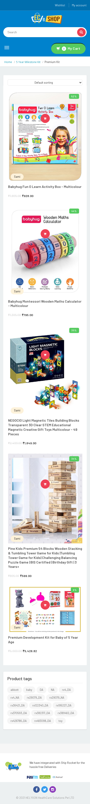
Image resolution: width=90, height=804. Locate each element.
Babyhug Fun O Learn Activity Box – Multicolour (44, 186)
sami (17, 176)
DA (41, 689)
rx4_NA (14, 697)
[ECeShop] (47, 18)
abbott (14, 689)
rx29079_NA (56, 697)
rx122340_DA (40, 705)
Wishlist (60, 5)
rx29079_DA (34, 697)
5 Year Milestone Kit (28, 62)
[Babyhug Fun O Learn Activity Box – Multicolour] (45, 136)
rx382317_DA (42, 713)
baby (29, 689)
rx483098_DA (42, 721)
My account (79, 5)
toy (60, 721)
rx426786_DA (18, 721)
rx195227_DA (63, 705)
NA (52, 689)
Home (8, 62)
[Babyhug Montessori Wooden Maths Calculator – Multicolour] (45, 251)
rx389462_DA (66, 713)
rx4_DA (66, 689)
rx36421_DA (17, 705)
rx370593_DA (18, 713)
